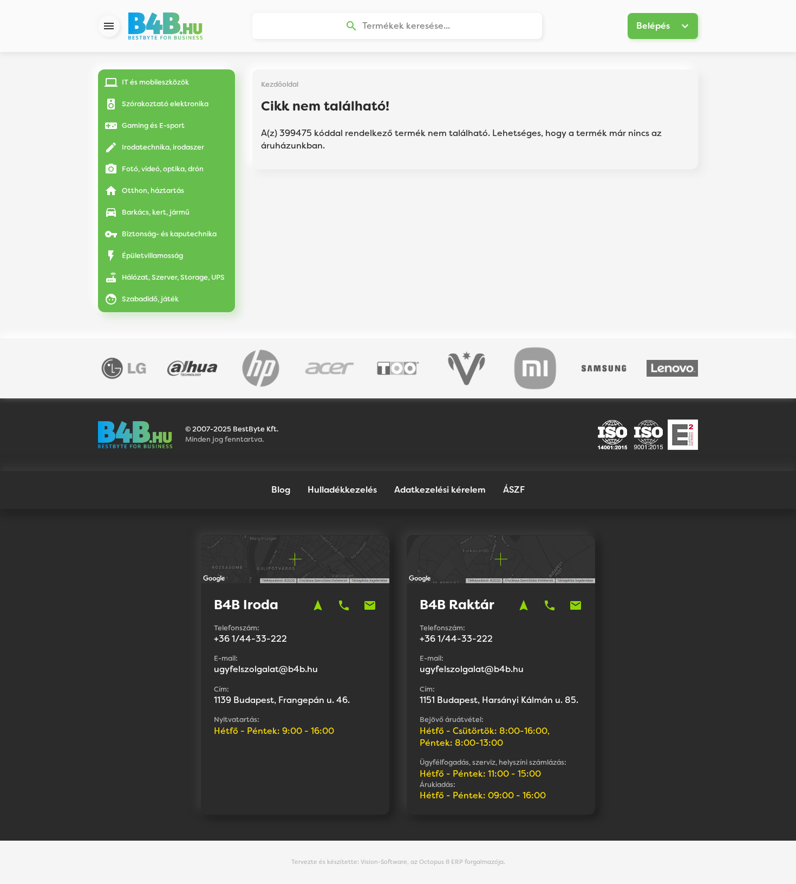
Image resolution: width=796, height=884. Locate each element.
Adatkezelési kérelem (440, 489)
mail (369, 605)
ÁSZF (514, 489)
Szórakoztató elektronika (165, 103)
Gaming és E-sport (153, 125)
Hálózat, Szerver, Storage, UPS (173, 277)
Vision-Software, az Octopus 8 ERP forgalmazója (432, 862)
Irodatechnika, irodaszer (163, 147)
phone (343, 605)
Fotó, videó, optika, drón (163, 168)
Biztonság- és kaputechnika (169, 233)
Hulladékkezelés (342, 489)
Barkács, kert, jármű (156, 212)
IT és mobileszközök (155, 82)
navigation (317, 605)
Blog (280, 489)
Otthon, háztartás (153, 190)
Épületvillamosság (152, 255)
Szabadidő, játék (150, 299)
